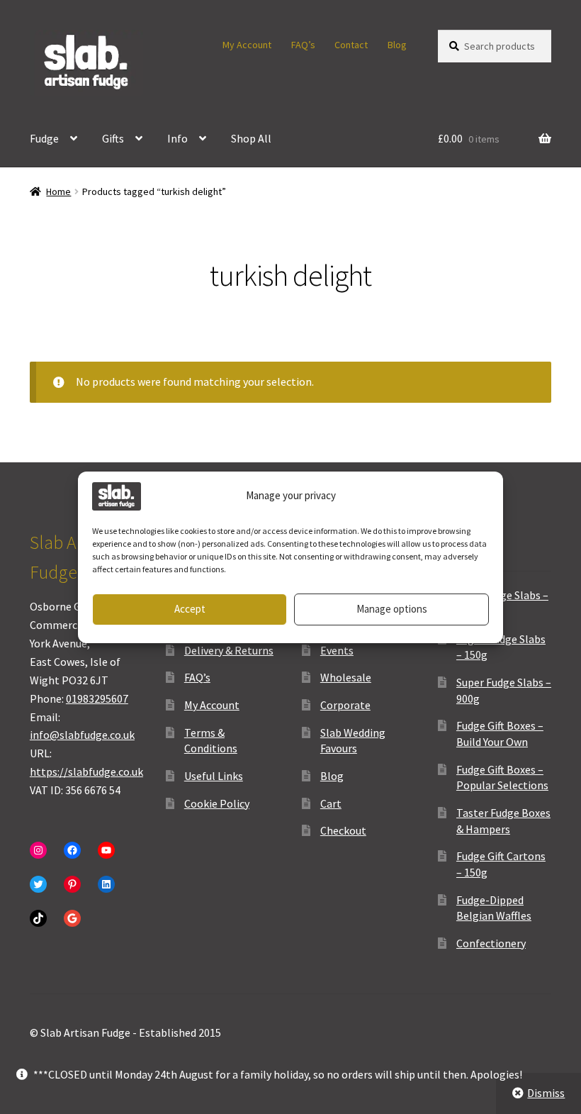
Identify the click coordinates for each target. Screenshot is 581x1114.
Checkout (343, 830)
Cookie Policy (216, 803)
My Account (246, 44)
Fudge (44, 138)
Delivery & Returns (228, 650)
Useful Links (213, 776)
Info (177, 138)
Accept (189, 609)
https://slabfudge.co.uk (86, 771)
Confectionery (491, 943)
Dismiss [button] (546, 1093)
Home (58, 191)
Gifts (113, 138)
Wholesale (345, 677)
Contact (351, 44)
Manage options (391, 609)
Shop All (251, 138)
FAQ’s (303, 44)
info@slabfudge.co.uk (82, 735)
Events (337, 650)
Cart (331, 803)
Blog (397, 44)
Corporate (345, 705)
